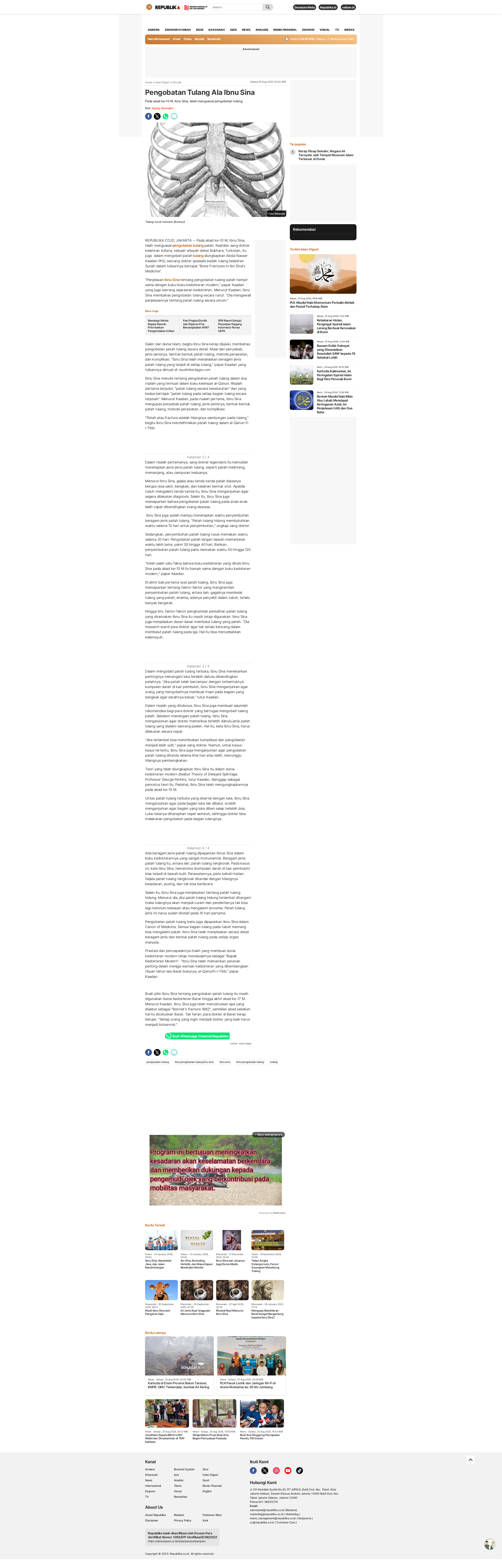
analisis (262, 29)
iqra (233, 29)
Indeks (349, 29)
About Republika (155, 1515)
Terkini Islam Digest (304, 249)
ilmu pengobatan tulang (250, 1061)
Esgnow (150, 1491)
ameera (154, 29)
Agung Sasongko (162, 108)
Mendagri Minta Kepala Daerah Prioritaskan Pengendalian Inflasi (161, 326)
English (207, 1491)
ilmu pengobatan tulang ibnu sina (194, 1061)
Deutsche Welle (305, 7)
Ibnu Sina (172, 280)
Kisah (176, 39)
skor (199, 29)
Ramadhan (180, 1496)
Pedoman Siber (212, 1515)
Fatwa (188, 39)
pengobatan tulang (188, 245)
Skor (205, 1469)
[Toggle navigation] (149, 7)
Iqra (176, 1474)
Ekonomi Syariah (178, 29)
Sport (206, 1480)
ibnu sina (225, 1061)
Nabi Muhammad (159, 39)
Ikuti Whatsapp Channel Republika (200, 1036)
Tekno (178, 1485)
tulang (198, 256)
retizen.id (348, 7)
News (148, 1480)
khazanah (216, 29)
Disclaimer (151, 1520)
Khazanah (151, 1474)
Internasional (153, 1485)
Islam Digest (163, 82)
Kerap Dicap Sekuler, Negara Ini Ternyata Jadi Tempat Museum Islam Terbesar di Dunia (326, 155)
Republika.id (328, 7)
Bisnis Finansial (285, 29)
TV (337, 29)
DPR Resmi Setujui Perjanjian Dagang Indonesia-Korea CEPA (230, 326)
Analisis (179, 1480)
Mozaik (199, 39)
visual (325, 29)
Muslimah (213, 39)
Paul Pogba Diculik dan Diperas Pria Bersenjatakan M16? (196, 324)
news (246, 29)
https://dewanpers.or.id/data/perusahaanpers (177, 1541)
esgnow (308, 29)
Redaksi (179, 1515)
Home (148, 82)
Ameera (150, 1469)
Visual (178, 1491)
